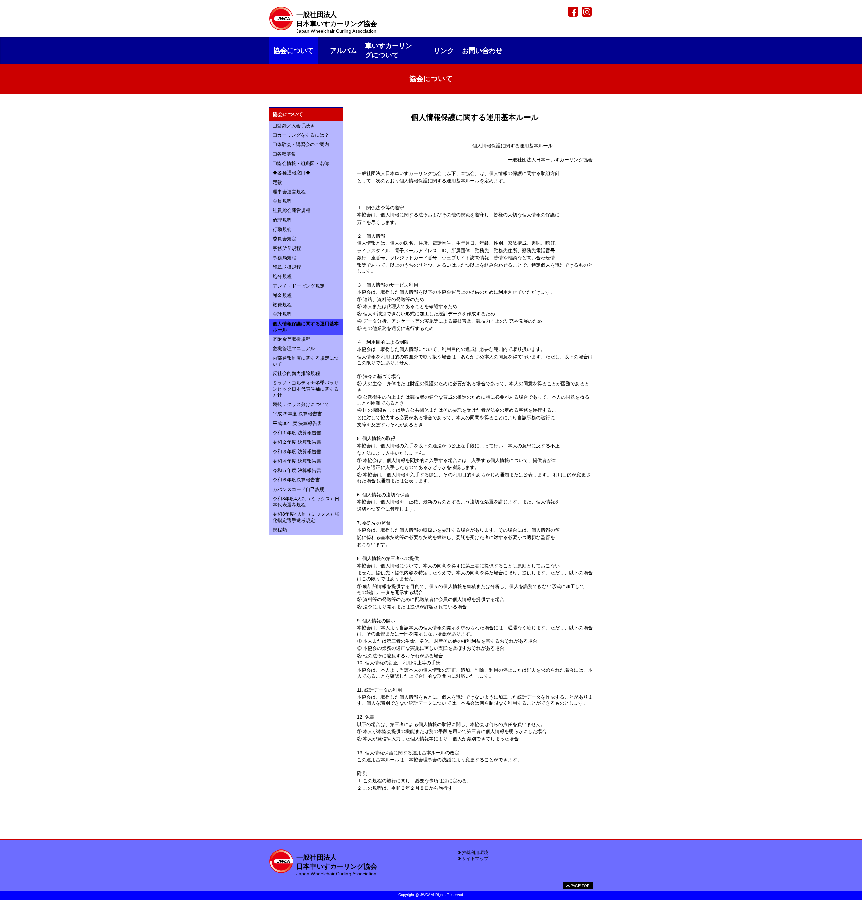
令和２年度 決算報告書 (297, 442)
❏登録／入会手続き (294, 125)
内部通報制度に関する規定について (306, 361)
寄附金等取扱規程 (291, 339)
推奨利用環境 (474, 852)
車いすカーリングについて (388, 50)
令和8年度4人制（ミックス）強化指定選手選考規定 (306, 517)
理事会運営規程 (289, 191)
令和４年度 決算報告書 (297, 461)
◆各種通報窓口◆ (291, 172)
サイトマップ (474, 858)
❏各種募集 (284, 154)
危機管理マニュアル (294, 348)
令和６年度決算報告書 (296, 479)
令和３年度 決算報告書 (297, 451)
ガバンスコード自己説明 (299, 489)
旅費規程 (282, 304)
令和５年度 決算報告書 (297, 470)
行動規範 (282, 229)
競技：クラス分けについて (301, 404)
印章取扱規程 (287, 267)
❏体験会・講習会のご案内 (301, 144)
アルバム (343, 50)
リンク (444, 50)
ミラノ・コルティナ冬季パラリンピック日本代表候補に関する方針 (306, 389)
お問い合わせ (482, 50)
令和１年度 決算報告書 (297, 432)
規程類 (280, 529)
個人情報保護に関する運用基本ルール (306, 326)
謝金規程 (282, 295)
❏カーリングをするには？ (301, 135)
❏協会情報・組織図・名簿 (301, 163)
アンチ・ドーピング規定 (299, 286)
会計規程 (282, 314)
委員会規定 (284, 238)
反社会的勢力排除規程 (296, 373)
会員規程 (282, 201)
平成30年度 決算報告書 (297, 423)
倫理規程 (282, 220)
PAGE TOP (579, 886)
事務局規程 (284, 257)
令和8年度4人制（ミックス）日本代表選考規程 (306, 501)
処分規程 (282, 276)
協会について (293, 50)
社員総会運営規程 (291, 210)
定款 (277, 182)
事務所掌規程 (287, 248)
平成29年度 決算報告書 (297, 413)
